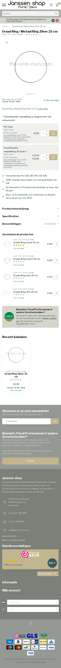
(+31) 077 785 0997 (17, 513)
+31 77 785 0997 (16, 521)
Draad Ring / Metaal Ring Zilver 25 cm (28, 26)
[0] (57, 5)
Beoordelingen (45, 574)
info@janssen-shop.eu (19, 530)
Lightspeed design (23, 662)
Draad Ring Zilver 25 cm (16, 375)
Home (5, 26)
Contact (30, 460)
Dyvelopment (40, 662)
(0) (39, 34)
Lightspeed (50, 659)
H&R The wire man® (12, 34)
